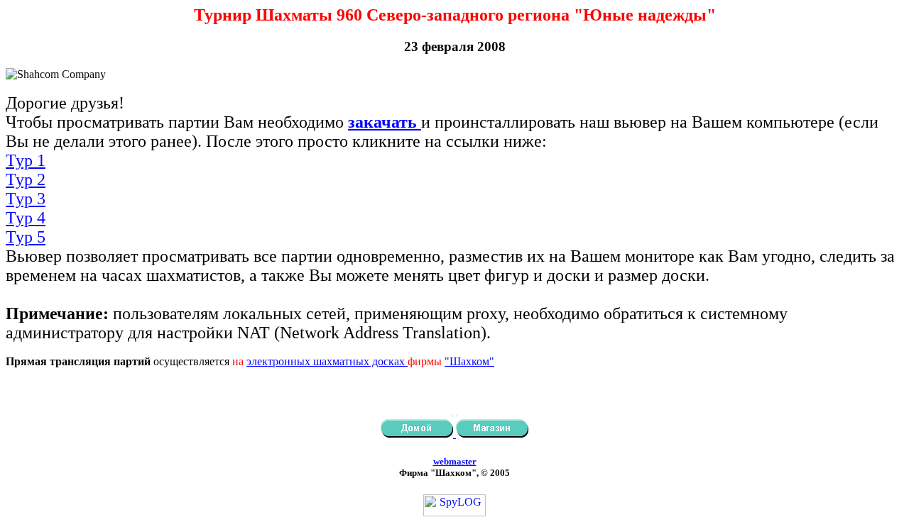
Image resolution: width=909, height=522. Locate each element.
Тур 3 (25, 198)
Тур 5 (25, 237)
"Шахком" (469, 361)
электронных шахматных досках (327, 361)
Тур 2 (25, 179)
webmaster (455, 461)
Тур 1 (25, 160)
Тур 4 (25, 218)
